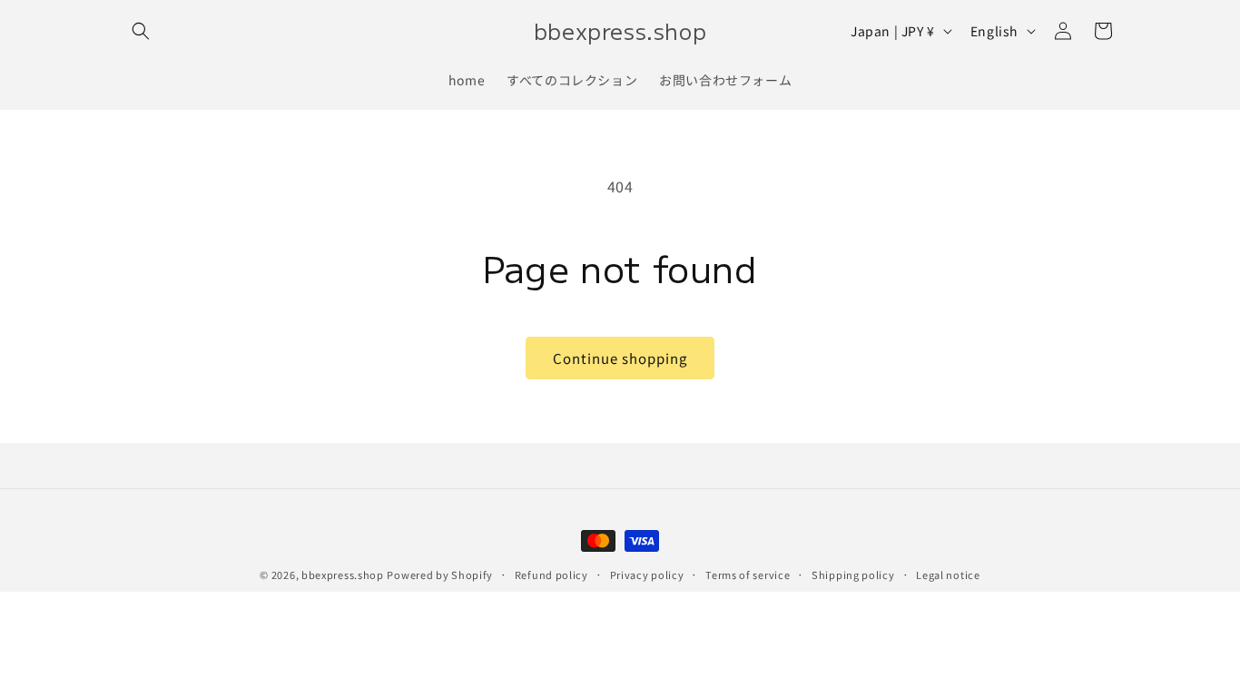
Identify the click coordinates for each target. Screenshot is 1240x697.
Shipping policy (853, 574)
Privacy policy (647, 574)
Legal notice (947, 574)
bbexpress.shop (342, 574)
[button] (141, 31)
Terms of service (747, 574)
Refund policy (551, 574)
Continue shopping (620, 358)
